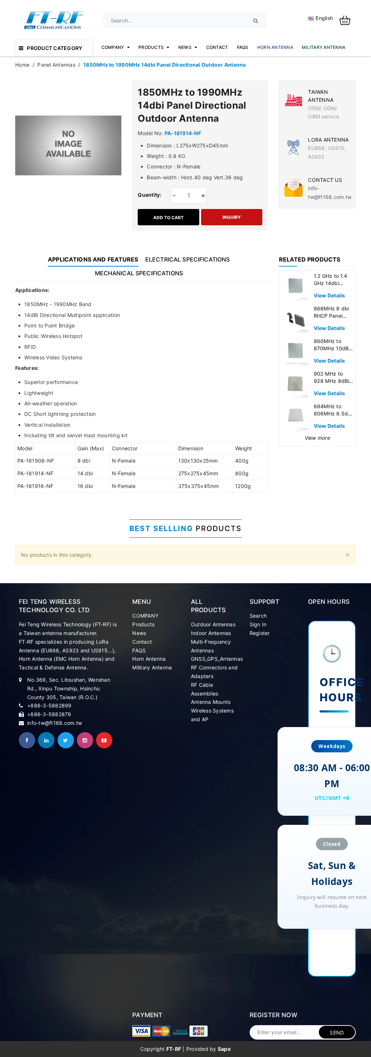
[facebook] (27, 740)
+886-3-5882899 (49, 705)
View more (317, 438)
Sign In (258, 624)
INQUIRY (231, 217)
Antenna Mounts (211, 702)
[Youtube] (104, 740)
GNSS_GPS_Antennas (217, 659)
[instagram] (85, 740)
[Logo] (53, 20)
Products (143, 624)
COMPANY (145, 616)
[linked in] (46, 740)
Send (337, 1032)
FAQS (139, 650)
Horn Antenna (149, 659)
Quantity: (149, 195)
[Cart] (347, 20)
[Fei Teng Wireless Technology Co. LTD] (141, 1031)
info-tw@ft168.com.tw (54, 723)
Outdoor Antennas (213, 624)
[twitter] (66, 740)
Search (258, 616)
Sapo (224, 1049)
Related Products (309, 259)
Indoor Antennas (211, 633)
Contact (142, 642)
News (139, 633)
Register (260, 633)
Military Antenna (152, 667)
